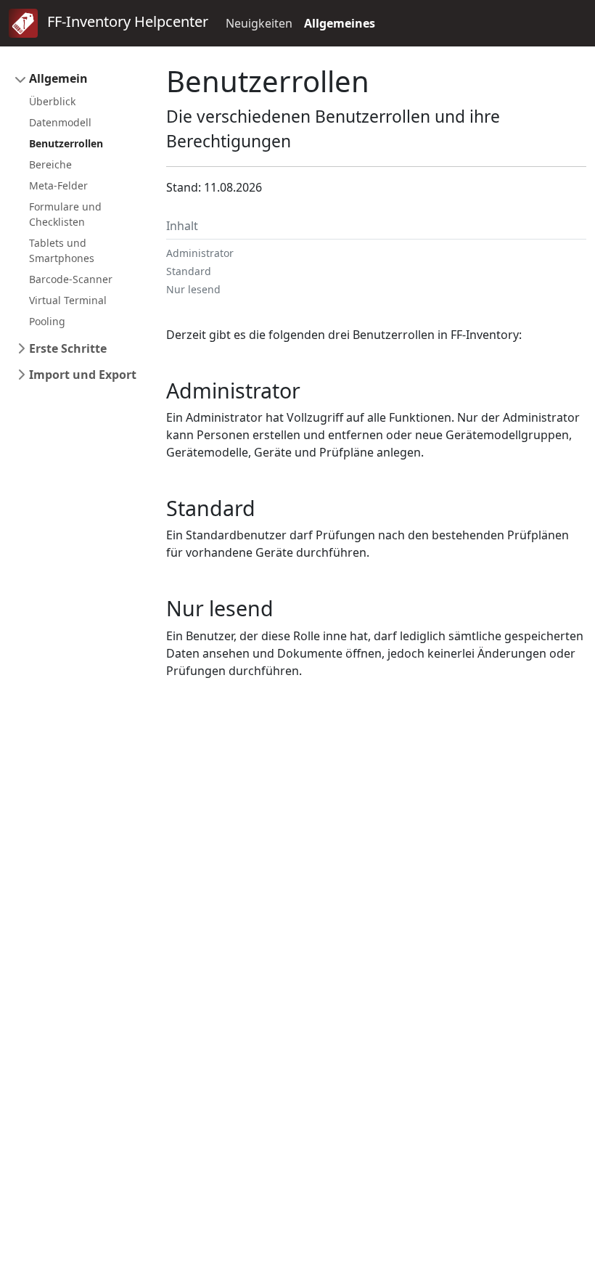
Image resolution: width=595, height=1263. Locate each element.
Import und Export (82, 375)
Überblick (52, 101)
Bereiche (50, 164)
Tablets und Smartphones (61, 250)
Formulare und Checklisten (65, 214)
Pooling (47, 321)
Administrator (200, 253)
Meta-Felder (58, 185)
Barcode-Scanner (70, 279)
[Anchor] (310, 390)
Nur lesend (193, 289)
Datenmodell (60, 122)
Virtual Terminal (68, 300)
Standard (188, 271)
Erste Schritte (68, 348)
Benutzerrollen (66, 143)
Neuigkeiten (259, 23)
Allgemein (58, 78)
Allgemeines (339, 23)
